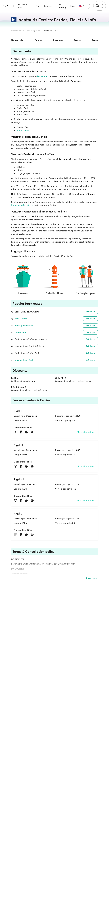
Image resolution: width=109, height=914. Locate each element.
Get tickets (90, 311)
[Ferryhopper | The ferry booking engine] (7, 5)
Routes (38, 40)
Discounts (58, 40)
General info (17, 40)
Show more (91, 578)
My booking (62, 6)
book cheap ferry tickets (23, 205)
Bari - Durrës (22, 130)
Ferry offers (22, 6)
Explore (48, 6)
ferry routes (42, 76)
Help (72, 6)
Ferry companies (33, 31)
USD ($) (89, 6)
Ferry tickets (16, 31)
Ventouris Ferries (51, 31)
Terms (95, 40)
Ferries (77, 40)
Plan (38, 6)
